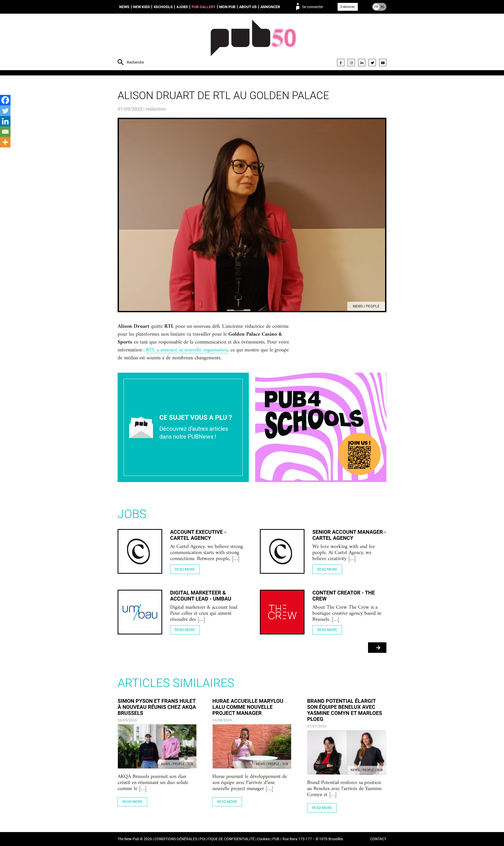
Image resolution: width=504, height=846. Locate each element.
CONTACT (378, 839)
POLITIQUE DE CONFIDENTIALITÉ (227, 839)
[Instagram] (351, 62)
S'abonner (347, 7)
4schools (163, 7)
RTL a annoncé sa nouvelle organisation (187, 350)
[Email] (5, 131)
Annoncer (270, 7)
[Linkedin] (5, 121)
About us (248, 7)
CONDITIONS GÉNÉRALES (175, 839)
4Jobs (182, 7)
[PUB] (253, 42)
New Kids (141, 7)
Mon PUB (227, 7)
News (124, 7)
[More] (5, 142)
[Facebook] (340, 62)
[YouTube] (382, 62)
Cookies (263, 839)
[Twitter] (372, 62)
